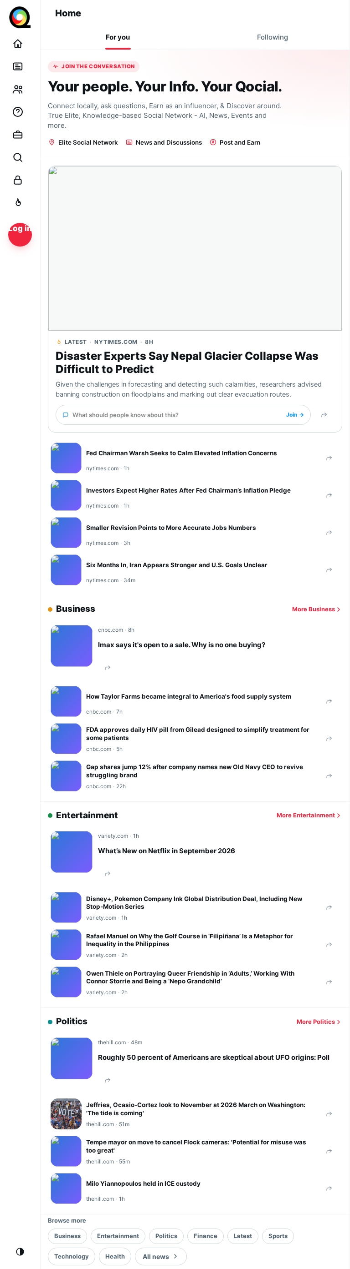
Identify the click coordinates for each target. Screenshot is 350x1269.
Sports (278, 1235)
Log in (20, 228)
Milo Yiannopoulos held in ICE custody (143, 1183)
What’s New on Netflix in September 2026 (166, 850)
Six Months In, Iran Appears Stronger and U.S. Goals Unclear (177, 565)
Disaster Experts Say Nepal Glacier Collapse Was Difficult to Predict (187, 363)
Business (67, 1235)
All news (156, 1256)
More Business (313, 609)
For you (118, 37)
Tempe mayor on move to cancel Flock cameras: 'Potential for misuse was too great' (196, 1146)
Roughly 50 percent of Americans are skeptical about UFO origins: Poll (213, 1057)
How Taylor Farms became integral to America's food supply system (188, 696)
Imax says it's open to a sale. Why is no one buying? (181, 644)
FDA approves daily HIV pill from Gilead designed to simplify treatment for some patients (197, 733)
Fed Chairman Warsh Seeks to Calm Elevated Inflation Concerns (181, 453)
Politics (166, 1235)
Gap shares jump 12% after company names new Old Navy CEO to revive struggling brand (194, 771)
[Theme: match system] (20, 1252)
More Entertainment (306, 815)
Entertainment (118, 1235)
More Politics (316, 1021)
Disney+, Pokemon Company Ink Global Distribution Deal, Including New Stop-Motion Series (194, 903)
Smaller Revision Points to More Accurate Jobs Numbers (171, 527)
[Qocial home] (20, 17)
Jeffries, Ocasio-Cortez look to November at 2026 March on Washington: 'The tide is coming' (195, 1109)
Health (115, 1256)
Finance (205, 1235)
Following (272, 37)
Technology (71, 1256)
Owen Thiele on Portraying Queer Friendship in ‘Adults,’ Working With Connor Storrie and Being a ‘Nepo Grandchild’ (190, 977)
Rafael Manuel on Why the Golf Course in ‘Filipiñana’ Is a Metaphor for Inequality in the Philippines (189, 940)
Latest (243, 1235)
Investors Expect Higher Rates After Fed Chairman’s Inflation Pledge (188, 490)
